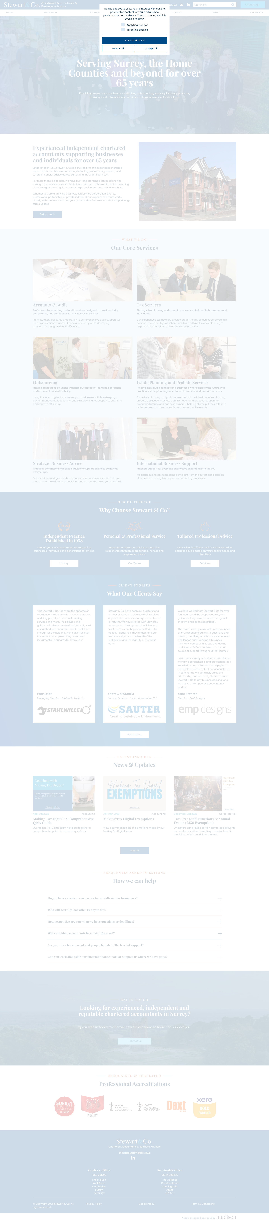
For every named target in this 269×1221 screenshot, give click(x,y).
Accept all (151, 48)
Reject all (118, 48)
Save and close (134, 40)
